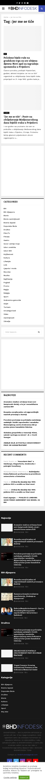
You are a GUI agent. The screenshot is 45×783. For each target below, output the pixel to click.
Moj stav (7, 272)
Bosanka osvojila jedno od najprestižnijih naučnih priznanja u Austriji (28, 541)
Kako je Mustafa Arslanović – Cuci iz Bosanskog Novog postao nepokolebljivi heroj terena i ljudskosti (29, 611)
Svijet (6, 304)
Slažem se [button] (24, 777)
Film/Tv (7, 233)
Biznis (6, 215)
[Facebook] (9, 761)
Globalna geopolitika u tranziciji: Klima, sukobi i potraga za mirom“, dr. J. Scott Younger (20, 435)
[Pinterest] (29, 761)
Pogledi (7, 282)
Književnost (8, 254)
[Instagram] (22, 761)
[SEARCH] (38, 332)
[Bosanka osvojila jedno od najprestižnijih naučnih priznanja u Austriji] (7, 542)
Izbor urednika (10, 247)
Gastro (6, 240)
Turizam (7, 307)
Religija (7, 293)
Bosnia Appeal (9, 223)
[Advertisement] (22, 171)
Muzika (6, 275)
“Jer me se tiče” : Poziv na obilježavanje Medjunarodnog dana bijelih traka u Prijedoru (21, 119)
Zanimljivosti (9, 318)
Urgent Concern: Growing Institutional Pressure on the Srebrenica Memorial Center (25, 667)
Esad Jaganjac (10, 498)
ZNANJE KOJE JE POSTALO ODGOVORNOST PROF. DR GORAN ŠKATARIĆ (27, 653)
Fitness (6, 237)
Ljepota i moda (10, 268)
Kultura (7, 258)
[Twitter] (16, 761)
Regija (6, 290)
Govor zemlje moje (12, 244)
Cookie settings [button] (10, 777)
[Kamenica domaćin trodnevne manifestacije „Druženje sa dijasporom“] (7, 596)
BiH (5, 54)
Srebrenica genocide (12, 300)
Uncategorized (10, 311)
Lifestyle (7, 261)
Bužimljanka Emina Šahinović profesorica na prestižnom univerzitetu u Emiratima (22, 474)
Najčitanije (8, 279)
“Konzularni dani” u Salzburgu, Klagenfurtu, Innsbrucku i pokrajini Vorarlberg (19, 463)
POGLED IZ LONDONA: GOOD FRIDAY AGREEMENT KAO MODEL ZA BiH (22, 500)
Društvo (6, 112)
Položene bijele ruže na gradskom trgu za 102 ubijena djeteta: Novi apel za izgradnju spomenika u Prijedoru (21, 62)
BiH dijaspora (9, 212)
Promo (6, 286)
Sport (6, 297)
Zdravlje (7, 321)
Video (6, 314)
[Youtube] (35, 761)
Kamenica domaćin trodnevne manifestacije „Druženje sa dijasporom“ (26, 596)
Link (5, 265)
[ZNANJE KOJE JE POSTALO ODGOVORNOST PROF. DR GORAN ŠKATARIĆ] (7, 653)
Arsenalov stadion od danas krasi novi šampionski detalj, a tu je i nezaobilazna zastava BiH (21, 404)
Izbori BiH (8, 251)
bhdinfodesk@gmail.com (28, 755)
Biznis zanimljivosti (12, 219)
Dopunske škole (10, 226)
